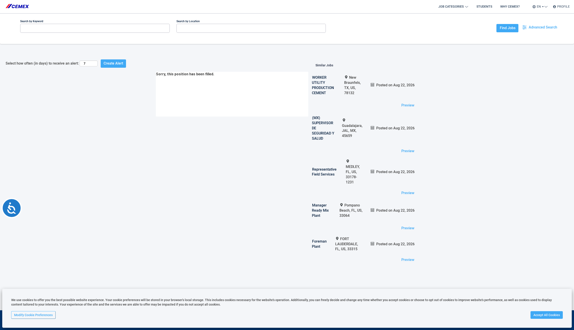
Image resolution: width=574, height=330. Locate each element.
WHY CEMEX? (510, 6)
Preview (407, 105)
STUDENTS (484, 6)
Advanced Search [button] (543, 27)
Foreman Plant (319, 244)
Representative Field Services (324, 172)
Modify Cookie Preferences (33, 315)
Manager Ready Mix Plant (320, 210)
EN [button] (539, 6)
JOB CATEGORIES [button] (451, 6)
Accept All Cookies (546, 315)
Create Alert (113, 63)
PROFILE (563, 6)
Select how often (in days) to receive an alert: (42, 63)
